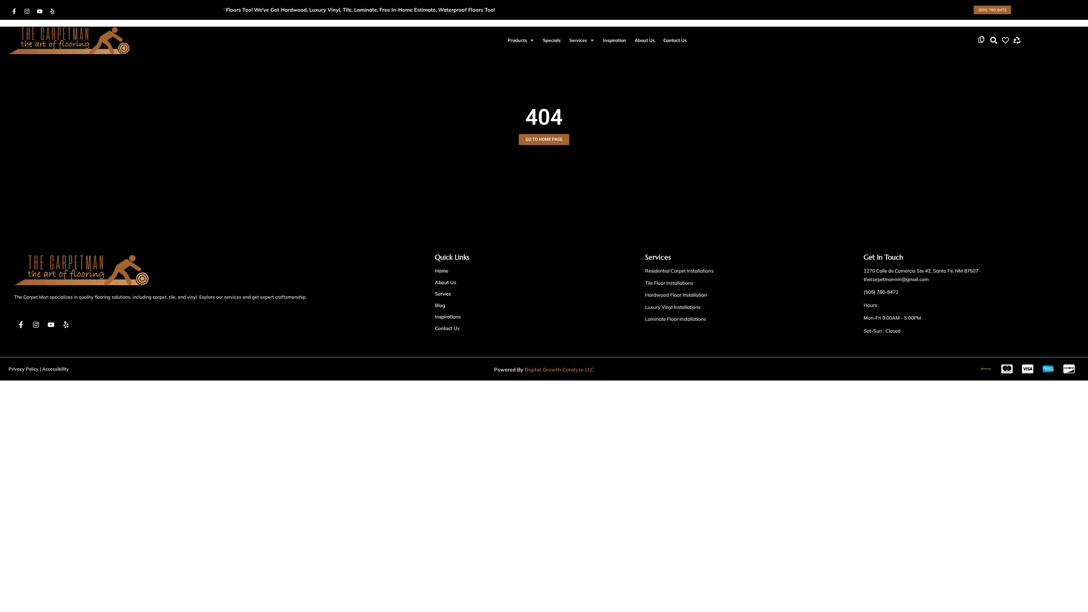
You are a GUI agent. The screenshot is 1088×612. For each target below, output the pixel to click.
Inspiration (614, 40)
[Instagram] (27, 11)
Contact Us (675, 40)
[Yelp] (52, 11)
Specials (552, 40)
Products (517, 40)
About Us (645, 40)
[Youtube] (39, 11)
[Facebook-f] (14, 11)
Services (578, 40)
